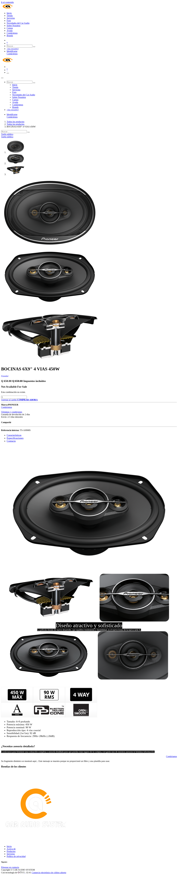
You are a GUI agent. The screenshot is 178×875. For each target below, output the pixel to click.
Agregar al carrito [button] (9, 400)
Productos (11, 851)
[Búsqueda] (34, 46)
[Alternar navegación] (8, 73)
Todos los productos (15, 121)
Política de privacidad (16, 856)
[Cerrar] (2, 77)
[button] (27, 400)
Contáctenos (12, 54)
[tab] (14, 435)
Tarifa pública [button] (7, 134)
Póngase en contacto (10, 867)
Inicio (9, 846)
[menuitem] (9, 13)
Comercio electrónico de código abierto (49, 872)
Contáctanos (171, 756)
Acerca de (11, 849)
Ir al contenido (7, 2)
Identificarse (12, 51)
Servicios (11, 854)
